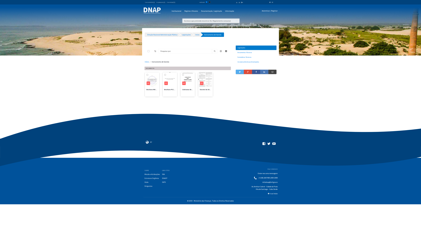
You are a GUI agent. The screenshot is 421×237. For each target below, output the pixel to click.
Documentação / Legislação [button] (211, 11)
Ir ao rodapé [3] (171, 2)
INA (163, 174)
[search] (215, 51)
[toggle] (152, 51)
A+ (242, 2)
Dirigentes (148, 186)
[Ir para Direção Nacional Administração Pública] (152, 10)
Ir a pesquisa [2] (160, 2)
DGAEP (164, 178)
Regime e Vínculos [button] (191, 11)
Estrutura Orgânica (151, 178)
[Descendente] (156, 51)
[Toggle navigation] (164, 11)
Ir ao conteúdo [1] (150, 2)
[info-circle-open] (221, 51)
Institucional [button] (176, 11)
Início (147, 62)
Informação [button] (229, 11)
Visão (146, 182)
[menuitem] (256, 48)
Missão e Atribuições (152, 174)
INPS (164, 182)
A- (237, 3)
